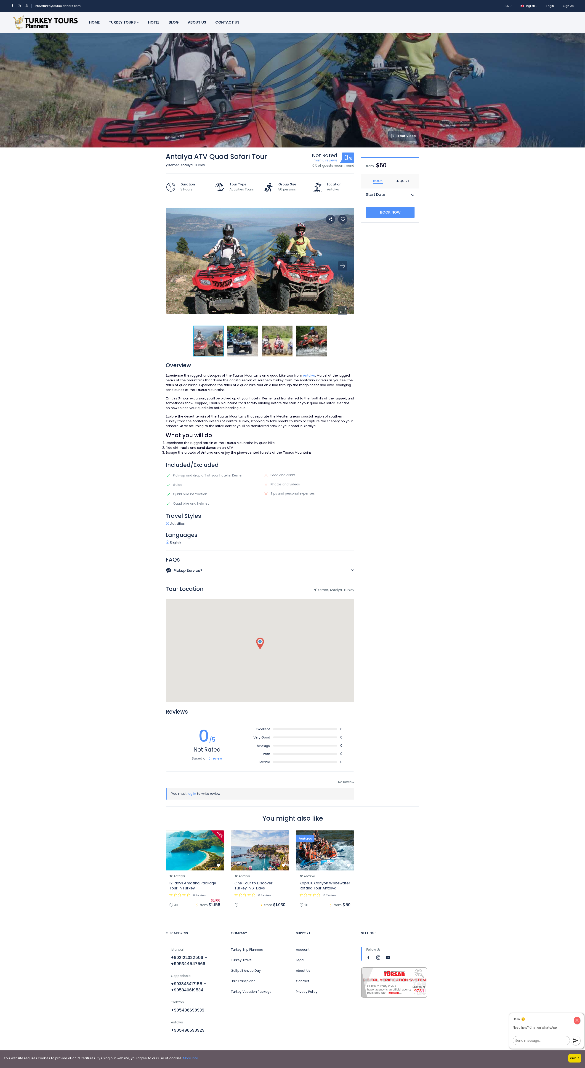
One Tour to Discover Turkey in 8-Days (253, 886)
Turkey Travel (241, 960)
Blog (174, 22)
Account (303, 949)
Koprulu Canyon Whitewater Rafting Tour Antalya (325, 886)
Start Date (375, 194)
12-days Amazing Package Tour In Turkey (192, 886)
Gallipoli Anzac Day (246, 970)
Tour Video (407, 136)
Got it (575, 1058)
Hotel (154, 22)
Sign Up (568, 6)
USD (507, 6)
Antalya (309, 375)
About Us (197, 22)
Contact (302, 981)
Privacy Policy (306, 991)
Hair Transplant (243, 981)
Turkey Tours (123, 22)
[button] (342, 310)
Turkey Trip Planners (247, 949)
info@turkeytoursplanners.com (58, 6)
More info (190, 1058)
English (530, 6)
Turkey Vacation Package (251, 991)
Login (550, 6)
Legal (300, 960)
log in (192, 793)
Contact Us (227, 22)
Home (94, 22)
